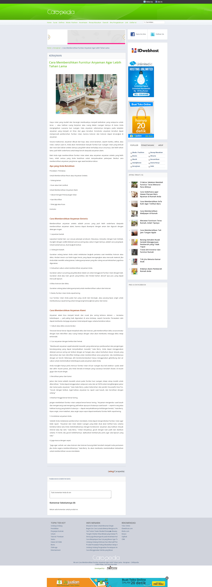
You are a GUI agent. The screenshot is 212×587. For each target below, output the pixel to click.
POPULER (134, 145)
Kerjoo (124, 534)
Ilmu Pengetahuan (117, 22)
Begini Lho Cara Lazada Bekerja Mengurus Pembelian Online (107, 528)
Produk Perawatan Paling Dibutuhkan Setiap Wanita (104, 545)
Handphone (136, 163)
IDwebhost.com (127, 528)
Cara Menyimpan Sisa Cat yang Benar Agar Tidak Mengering (107, 539)
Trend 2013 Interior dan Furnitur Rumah (150, 251)
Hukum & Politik (56, 542)
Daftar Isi (133, 22)
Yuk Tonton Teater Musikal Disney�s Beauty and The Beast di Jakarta (110, 531)
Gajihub (124, 537)
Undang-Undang (56, 526)
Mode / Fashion (72, 22)
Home (49, 22)
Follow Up (149, 2)
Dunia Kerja (154, 163)
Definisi (61, 22)
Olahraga (54, 547)
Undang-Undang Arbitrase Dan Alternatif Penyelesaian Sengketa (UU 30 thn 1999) (114, 542)
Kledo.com (125, 531)
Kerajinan (57, 48)
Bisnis (134, 156)
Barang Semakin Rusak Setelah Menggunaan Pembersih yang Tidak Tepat (150, 243)
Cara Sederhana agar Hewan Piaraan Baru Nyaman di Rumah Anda (150, 194)
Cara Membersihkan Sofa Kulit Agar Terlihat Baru (151, 202)
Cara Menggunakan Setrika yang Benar (99, 550)
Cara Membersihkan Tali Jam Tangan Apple (150, 231)
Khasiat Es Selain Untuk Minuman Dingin (99, 526)
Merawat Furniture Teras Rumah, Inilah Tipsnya (151, 221)
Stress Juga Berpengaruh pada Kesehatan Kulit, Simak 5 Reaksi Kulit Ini (110, 537)
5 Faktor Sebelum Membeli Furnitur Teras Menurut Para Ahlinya (151, 184)
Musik (134, 159)
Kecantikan (154, 159)
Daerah (105, 22)
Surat (55, 22)
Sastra (53, 539)
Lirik (126, 22)
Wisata (153, 156)
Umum (53, 534)
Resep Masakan (95, 22)
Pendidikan (55, 528)
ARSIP (160, 145)
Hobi (152, 166)
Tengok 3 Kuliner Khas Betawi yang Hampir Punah (103, 534)
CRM (123, 539)
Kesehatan (83, 22)
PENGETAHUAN (147, 145)
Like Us (159, 2)
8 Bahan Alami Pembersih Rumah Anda (151, 270)
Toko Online (126, 526)
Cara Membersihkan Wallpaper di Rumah (149, 212)
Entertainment (55, 550)
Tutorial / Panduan (57, 537)
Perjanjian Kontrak (57, 531)
